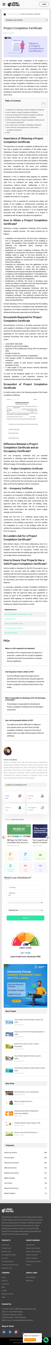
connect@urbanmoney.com (23, 1320)
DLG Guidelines (31, 1277)
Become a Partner (7, 1294)
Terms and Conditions (20, 1342)
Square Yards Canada (33, 1248)
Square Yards (30, 1245)
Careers (4, 1290)
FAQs (8, 132)
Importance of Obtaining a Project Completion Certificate (25, 110)
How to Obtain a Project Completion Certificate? (22, 112)
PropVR (28, 1265)
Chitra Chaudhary (10, 760)
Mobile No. (12, 893)
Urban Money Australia (33, 1261)
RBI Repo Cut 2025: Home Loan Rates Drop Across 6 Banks (17, 841)
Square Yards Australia (33, 1251)
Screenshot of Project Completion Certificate (21, 117)
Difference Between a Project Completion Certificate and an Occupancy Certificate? (25, 121)
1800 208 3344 (20, 1317)
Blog (3, 1287)
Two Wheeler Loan (8, 1261)
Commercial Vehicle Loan (10, 1265)
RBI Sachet (29, 1280)
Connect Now (29, 1339)
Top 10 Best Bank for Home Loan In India (18, 614)
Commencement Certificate (14, 628)
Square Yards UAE (32, 1255)
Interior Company (31, 1258)
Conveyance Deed (11, 633)
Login (44, 4)
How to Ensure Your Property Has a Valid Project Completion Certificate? (22, 129)
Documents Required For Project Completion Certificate (24, 115)
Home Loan (5, 1245)
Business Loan (6, 1251)
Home (4, 1277)
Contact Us (5, 1284)
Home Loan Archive (13, 14)
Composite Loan (10, 619)
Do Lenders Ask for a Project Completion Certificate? (24, 125)
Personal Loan (6, 1248)
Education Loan (7, 1268)
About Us (5, 1280)
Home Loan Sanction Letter (14, 623)
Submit (25, 918)
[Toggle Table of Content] (42, 105)
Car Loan (5, 1258)
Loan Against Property (9, 1255)
